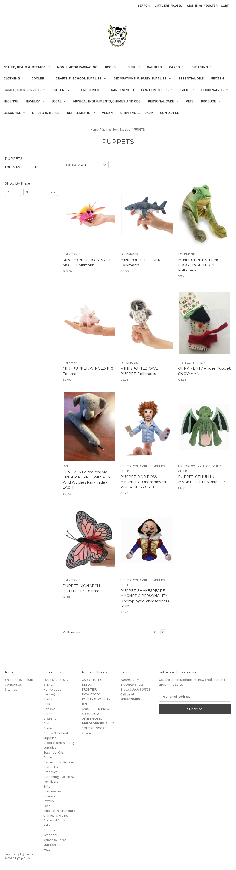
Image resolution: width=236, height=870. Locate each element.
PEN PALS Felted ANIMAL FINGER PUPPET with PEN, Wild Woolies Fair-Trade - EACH (87, 480)
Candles (154, 67)
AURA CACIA (90, 714)
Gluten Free (63, 90)
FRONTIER (89, 689)
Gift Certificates (168, 6)
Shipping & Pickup (136, 113)
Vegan (107, 113)
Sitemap (11, 689)
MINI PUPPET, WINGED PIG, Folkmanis (88, 371)
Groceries (90, 90)
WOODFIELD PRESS (96, 709)
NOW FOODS (91, 694)
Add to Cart (89, 223)
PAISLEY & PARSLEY (96, 699)
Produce (208, 101)
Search (144, 6)
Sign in (192, 6)
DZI (84, 704)
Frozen (217, 78)
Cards (174, 67)
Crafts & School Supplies (79, 78)
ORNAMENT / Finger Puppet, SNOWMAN (204, 371)
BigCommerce (29, 854)
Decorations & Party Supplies (140, 78)
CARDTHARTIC (92, 680)
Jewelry (33, 101)
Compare (87, 214)
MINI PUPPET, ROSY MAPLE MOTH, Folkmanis (88, 262)
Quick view (88, 206)
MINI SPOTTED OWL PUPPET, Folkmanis (139, 371)
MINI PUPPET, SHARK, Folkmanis (140, 262)
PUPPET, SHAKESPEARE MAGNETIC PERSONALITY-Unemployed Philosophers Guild (144, 598)
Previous (73, 632)
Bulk (131, 67)
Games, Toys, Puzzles (22, 90)
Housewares (212, 90)
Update (50, 192)
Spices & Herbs (46, 113)
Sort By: (70, 164)
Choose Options (89, 435)
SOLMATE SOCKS (94, 728)
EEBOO (87, 685)
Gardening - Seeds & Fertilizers (140, 90)
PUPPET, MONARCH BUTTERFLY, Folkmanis (83, 588)
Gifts (184, 90)
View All (87, 733)
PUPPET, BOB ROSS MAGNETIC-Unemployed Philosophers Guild (143, 482)
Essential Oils (191, 78)
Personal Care (161, 101)
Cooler (38, 78)
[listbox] (93, 164)
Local (56, 101)
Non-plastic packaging (77, 67)
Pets (190, 101)
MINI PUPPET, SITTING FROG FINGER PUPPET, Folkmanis (199, 265)
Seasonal (12, 113)
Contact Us (169, 113)
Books (110, 67)
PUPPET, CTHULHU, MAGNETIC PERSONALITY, (202, 479)
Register (210, 6)
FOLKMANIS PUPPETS (21, 167)
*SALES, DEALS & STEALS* (24, 67)
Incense (11, 101)
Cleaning (200, 67)
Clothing (12, 78)
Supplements (78, 113)
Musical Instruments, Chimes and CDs (107, 101)
